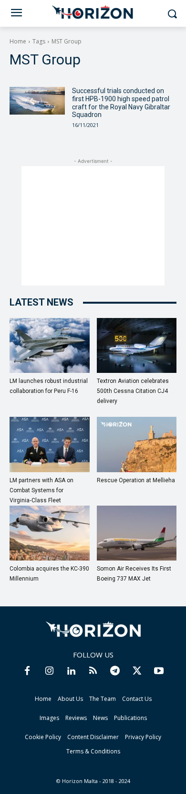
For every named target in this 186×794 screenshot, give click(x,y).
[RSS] (93, 671)
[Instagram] (49, 671)
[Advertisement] (93, 226)
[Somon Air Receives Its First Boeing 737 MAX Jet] (137, 533)
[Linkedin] (71, 671)
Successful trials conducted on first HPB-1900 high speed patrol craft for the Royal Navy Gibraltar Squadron (121, 102)
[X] (136, 671)
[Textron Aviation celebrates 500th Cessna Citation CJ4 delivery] (137, 345)
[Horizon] (93, 12)
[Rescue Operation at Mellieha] (137, 444)
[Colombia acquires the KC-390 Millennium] (50, 533)
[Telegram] (115, 671)
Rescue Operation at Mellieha (136, 480)
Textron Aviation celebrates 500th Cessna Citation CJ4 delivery (133, 391)
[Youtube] (158, 671)
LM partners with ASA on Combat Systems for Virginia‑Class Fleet (41, 490)
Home (18, 41)
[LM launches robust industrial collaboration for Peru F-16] (50, 345)
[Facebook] (27, 671)
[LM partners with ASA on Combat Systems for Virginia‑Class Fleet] (50, 444)
